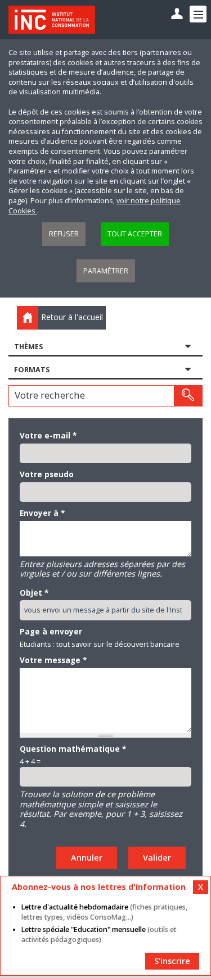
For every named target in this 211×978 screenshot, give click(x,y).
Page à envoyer (51, 632)
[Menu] (198, 14)
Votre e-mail (48, 436)
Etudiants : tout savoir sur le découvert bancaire (99, 644)
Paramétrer (105, 271)
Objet (34, 593)
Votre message (53, 660)
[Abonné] (177, 14)
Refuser (64, 234)
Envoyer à (42, 513)
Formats (32, 369)
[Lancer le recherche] (188, 396)
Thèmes (28, 346)
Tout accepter (134, 234)
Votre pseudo (47, 474)
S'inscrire (172, 961)
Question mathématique (73, 749)
